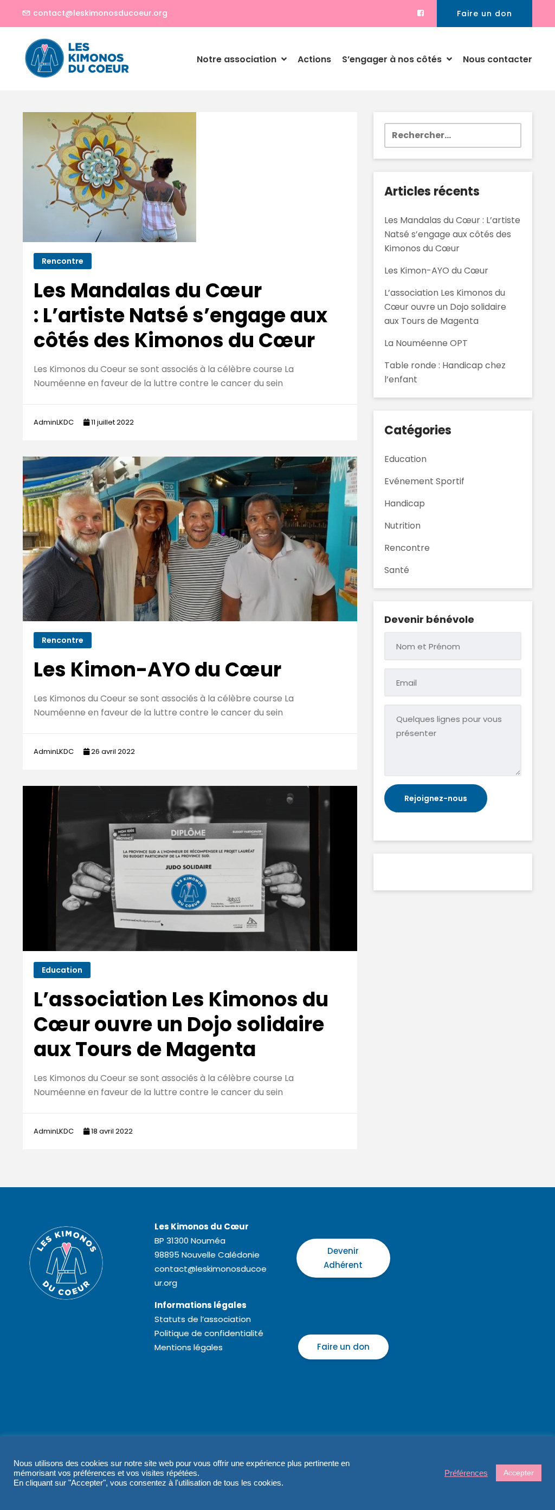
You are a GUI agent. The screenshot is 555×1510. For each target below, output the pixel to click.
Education (62, 970)
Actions (314, 59)
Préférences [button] (466, 1473)
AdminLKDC (54, 422)
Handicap (404, 503)
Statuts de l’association (202, 1319)
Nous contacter (497, 59)
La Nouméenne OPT (426, 343)
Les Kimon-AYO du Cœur (157, 670)
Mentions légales (188, 1347)
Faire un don (484, 13)
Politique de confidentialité (208, 1333)
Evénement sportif (424, 481)
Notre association (238, 59)
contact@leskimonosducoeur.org (100, 13)
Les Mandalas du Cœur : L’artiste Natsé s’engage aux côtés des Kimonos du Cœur (180, 315)
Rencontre (62, 261)
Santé (396, 570)
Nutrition (402, 525)
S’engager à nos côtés (393, 59)
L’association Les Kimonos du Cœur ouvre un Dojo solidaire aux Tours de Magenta (181, 1024)
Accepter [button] (519, 1472)
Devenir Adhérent (343, 1258)
